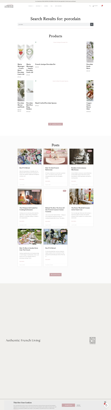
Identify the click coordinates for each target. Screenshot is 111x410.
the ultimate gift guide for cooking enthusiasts (29, 209)
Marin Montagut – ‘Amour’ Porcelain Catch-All (29, 68)
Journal (46, 6)
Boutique (38, 6)
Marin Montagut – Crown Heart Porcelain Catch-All (21, 69)
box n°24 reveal (50, 248)
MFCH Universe (58, 6)
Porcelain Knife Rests (90, 66)
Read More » (22, 179)
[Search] (91, 24)
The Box (30, 6)
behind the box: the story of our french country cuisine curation (54, 210)
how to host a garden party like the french (29, 249)
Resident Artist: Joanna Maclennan (78, 169)
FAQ (51, 6)
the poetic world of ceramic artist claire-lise (80, 209)
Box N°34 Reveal (25, 168)
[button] (55, 124)
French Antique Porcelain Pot (45, 64)
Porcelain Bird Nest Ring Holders (29, 106)
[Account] (93, 6)
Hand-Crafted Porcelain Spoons (46, 103)
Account (96, 5)
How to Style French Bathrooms (52, 169)
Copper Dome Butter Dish (89, 106)
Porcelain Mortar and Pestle (21, 105)
